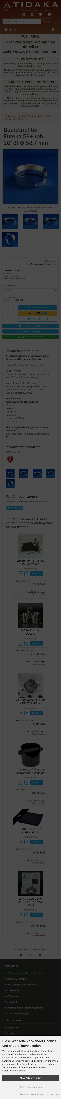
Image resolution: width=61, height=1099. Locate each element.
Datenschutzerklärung (31, 1094)
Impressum (53, 1094)
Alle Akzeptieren (30, 1078)
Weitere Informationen (30, 1087)
